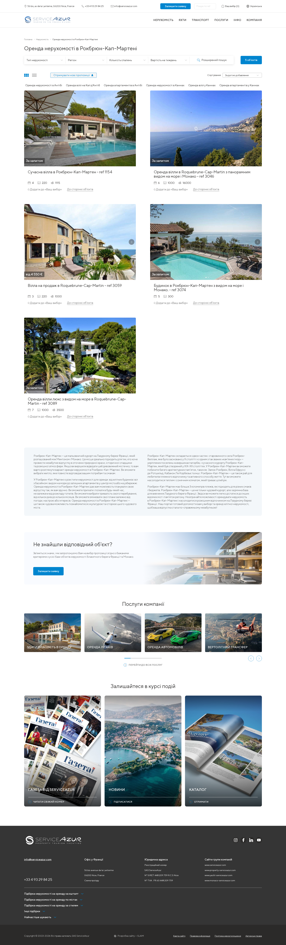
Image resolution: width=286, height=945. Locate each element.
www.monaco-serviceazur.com (220, 880)
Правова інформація (200, 936)
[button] (28, 128)
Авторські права (253, 936)
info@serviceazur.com (38, 859)
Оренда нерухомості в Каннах (165, 85)
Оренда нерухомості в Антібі (43, 85)
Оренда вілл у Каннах (202, 85)
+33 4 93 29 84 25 (38, 879)
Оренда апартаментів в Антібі (123, 85)
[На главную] (48, 20)
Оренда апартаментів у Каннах (239, 85)
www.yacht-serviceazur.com (218, 875)
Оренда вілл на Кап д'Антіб (83, 85)
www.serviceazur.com (215, 865)
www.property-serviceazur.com (220, 870)
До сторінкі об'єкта (80, 189)
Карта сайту (179, 936)
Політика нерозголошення (228, 936)
